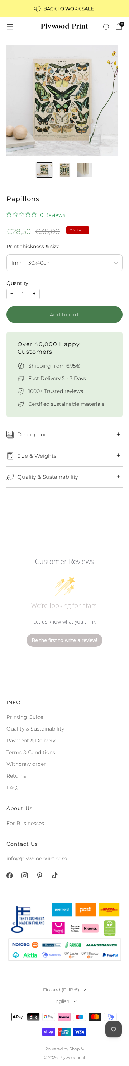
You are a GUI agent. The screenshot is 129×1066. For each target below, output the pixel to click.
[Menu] (10, 26)
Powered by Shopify (64, 1048)
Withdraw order (26, 764)
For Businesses (25, 823)
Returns (16, 776)
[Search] (106, 26)
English (61, 1001)
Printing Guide (24, 717)
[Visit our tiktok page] (54, 875)
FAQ (12, 787)
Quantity (17, 283)
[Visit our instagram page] (24, 875)
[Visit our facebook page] (9, 875)
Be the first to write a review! (64, 640)
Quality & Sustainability (35, 729)
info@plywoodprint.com (36, 858)
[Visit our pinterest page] (39, 875)
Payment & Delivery (30, 740)
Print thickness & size (32, 246)
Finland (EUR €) (61, 990)
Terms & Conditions (30, 752)
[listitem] (64, 8)
